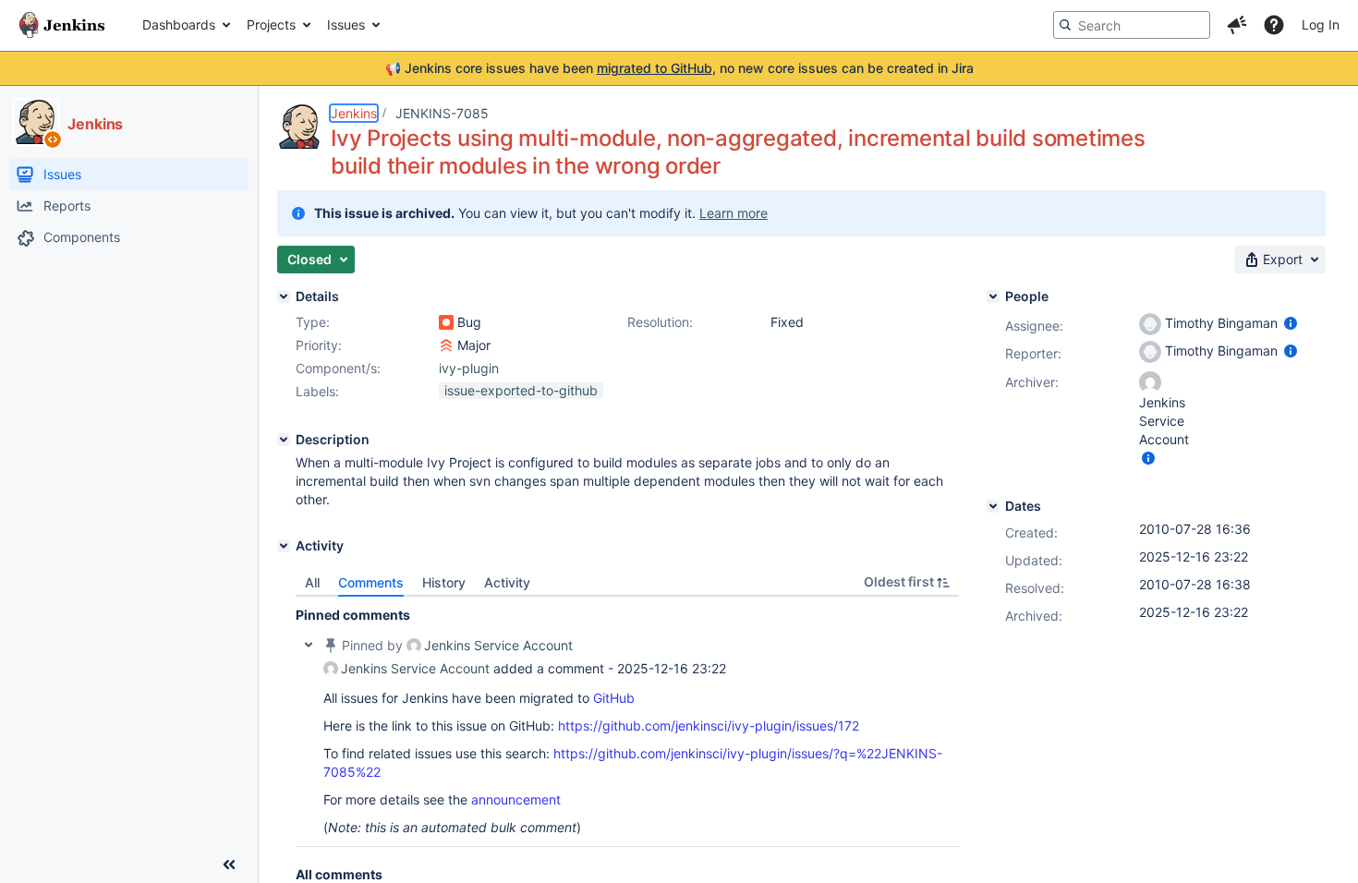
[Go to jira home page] (62, 24)
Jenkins (354, 113)
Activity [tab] (507, 582)
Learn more (733, 213)
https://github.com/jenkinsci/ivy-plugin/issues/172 (708, 725)
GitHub (614, 698)
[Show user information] (1290, 323)
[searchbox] (1131, 25)
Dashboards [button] (178, 24)
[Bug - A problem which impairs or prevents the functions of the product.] (446, 322)
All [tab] (312, 582)
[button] (1237, 25)
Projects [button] (271, 24)
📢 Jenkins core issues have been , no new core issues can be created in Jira (679, 68)
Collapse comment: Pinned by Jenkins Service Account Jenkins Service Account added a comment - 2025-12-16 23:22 (308, 644)
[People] (993, 296)
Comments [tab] (371, 582)
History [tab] (444, 582)
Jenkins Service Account (498, 645)
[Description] (283, 439)
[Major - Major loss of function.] (446, 345)
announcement (516, 799)
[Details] (283, 296)
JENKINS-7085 (442, 113)
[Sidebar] (229, 864)
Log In (1321, 24)
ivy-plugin (469, 368)
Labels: (317, 391)
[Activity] (283, 545)
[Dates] (993, 506)
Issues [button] (346, 24)
